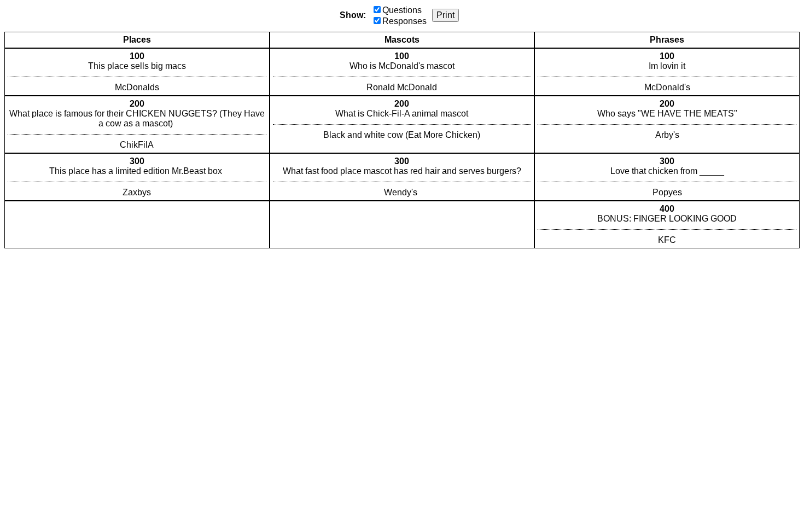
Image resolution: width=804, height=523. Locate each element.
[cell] (137, 72)
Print (445, 15)
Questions (402, 10)
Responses (404, 21)
